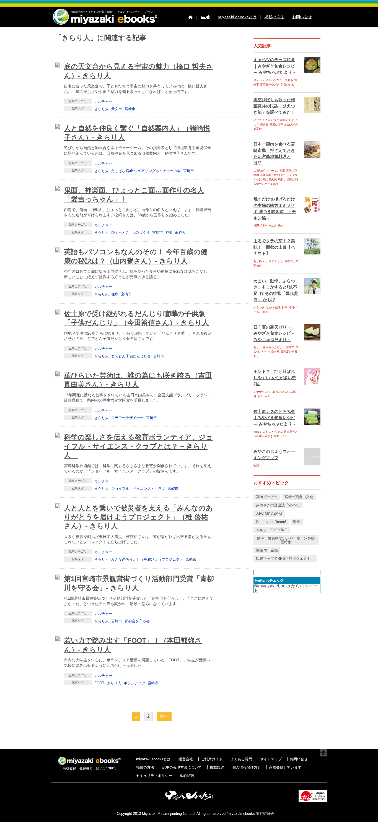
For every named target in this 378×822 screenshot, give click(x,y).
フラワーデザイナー (127, 418)
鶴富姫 (257, 128)
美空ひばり (276, 124)
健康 (114, 294)
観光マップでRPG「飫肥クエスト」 (285, 558)
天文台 (116, 109)
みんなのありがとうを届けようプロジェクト (147, 559)
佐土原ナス (291, 431)
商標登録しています (285, 767)
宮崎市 (130, 109)
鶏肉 (280, 225)
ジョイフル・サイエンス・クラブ (138, 489)
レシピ (279, 261)
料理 (256, 225)
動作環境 (187, 776)
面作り (180, 232)
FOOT (99, 683)
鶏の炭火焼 (270, 179)
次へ (164, 716)
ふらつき (259, 307)
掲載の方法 (274, 17)
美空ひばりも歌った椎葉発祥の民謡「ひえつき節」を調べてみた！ (274, 106)
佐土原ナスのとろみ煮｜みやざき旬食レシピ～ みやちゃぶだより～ (274, 417)
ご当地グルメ (261, 170)
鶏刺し (282, 179)
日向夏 (275, 351)
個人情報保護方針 (246, 767)
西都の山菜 (291, 261)
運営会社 (185, 759)
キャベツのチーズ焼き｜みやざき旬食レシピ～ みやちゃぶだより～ (274, 65)
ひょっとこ (120, 232)
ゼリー (257, 347)
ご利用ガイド (211, 759)
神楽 (169, 232)
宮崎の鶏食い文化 (298, 497)
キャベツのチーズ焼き (279, 80)
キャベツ (259, 80)
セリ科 (257, 261)
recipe (257, 431)
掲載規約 (217, 767)
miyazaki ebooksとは (237, 17)
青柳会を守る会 (137, 621)
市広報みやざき (269, 84)
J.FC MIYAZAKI (269, 513)
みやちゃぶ (276, 431)
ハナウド (268, 261)
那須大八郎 (291, 124)
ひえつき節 (278, 119)
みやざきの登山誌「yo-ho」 (278, 505)
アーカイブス (261, 119)
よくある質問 (241, 759)
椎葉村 (264, 124)
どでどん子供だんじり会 (131, 356)
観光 (256, 465)
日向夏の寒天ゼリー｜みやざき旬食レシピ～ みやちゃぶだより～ (274, 333)
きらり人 (101, 109)
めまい (270, 307)
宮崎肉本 (265, 174)
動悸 (284, 307)
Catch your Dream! (271, 522)
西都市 (257, 265)
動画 (296, 522)
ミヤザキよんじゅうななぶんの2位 (275, 391)
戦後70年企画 (267, 550)
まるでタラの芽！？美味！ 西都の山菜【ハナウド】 (274, 247)
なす (265, 431)
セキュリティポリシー (154, 776)
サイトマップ (271, 759)
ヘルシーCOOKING (271, 530)
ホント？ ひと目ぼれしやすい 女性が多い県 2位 (274, 377)
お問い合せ (302, 17)
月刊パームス (268, 225)
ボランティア (134, 683)
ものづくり (141, 232)
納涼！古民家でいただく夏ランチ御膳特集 (286, 540)
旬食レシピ (287, 84)
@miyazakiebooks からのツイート (286, 588)
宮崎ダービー (267, 497)
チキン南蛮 (278, 170)
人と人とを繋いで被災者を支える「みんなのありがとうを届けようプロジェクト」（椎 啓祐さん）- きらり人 (138, 517)
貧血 (265, 311)
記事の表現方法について (182, 767)
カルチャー (103, 101)
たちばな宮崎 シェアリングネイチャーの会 (146, 171)
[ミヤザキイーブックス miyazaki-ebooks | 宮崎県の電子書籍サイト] (105, 25)
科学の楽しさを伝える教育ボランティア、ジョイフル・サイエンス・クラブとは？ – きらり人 (138, 446)
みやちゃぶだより (274, 347)
